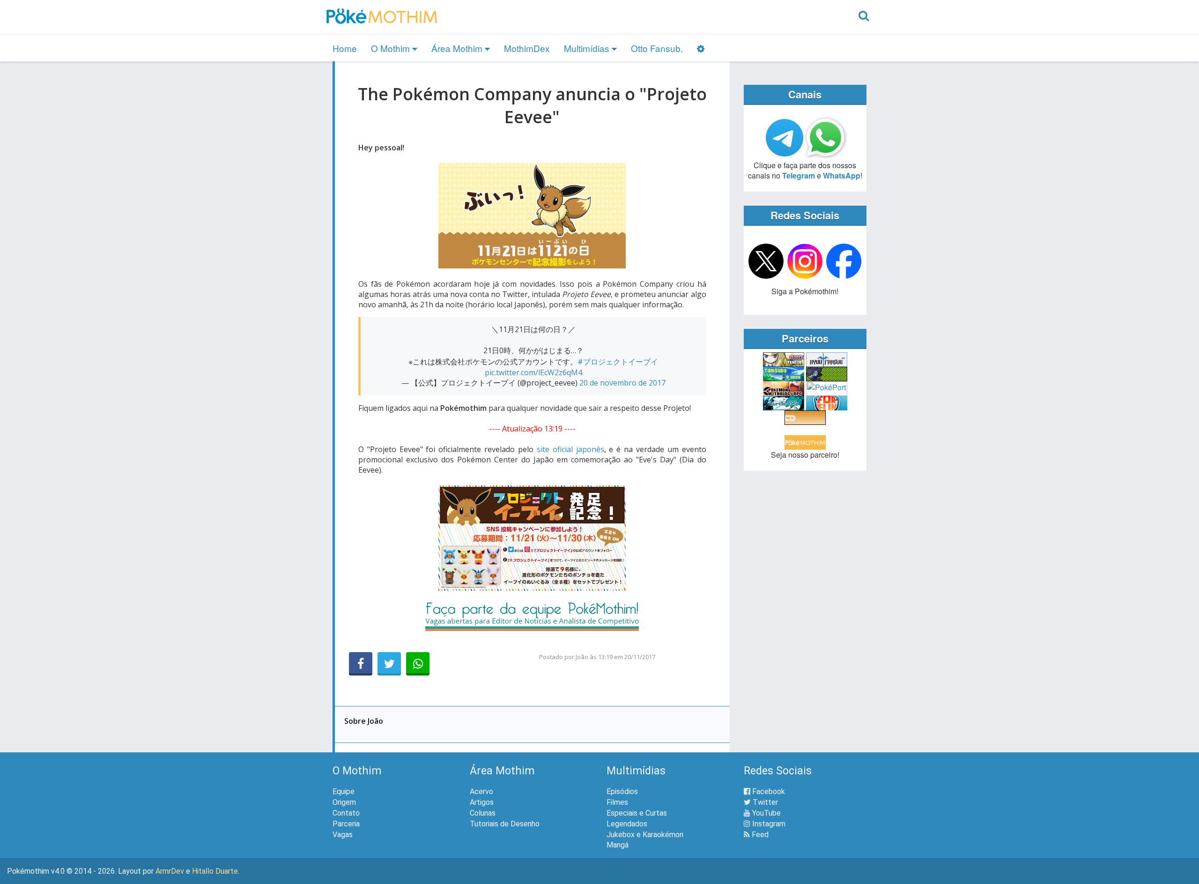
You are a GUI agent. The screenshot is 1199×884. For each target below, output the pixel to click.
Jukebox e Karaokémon (645, 834)
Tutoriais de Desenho (505, 823)
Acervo (481, 791)
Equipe (344, 791)
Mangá (618, 844)
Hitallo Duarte (215, 871)
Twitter (764, 802)
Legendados (627, 823)
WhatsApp (841, 175)
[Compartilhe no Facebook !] (360, 664)
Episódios (622, 791)
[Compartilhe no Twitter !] (389, 664)
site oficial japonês (570, 449)
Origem (344, 802)
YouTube (765, 813)
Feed (759, 834)
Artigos (482, 802)
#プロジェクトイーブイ (617, 362)
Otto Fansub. (657, 48)
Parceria (346, 823)
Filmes (617, 802)
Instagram (767, 823)
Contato (346, 813)
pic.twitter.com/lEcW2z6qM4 (533, 372)
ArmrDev (169, 871)
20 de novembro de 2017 (622, 383)
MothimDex (527, 48)
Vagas (343, 834)
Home (345, 48)
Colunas (483, 813)
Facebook (767, 791)
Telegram (798, 175)
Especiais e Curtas (637, 813)
